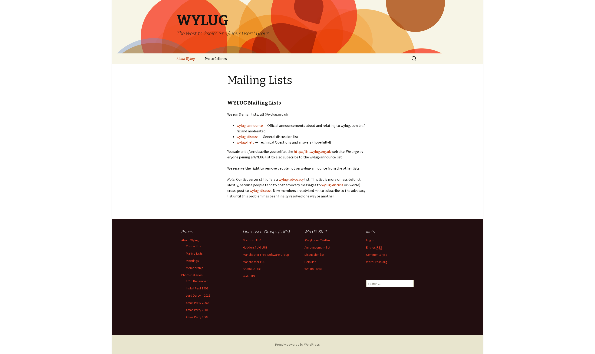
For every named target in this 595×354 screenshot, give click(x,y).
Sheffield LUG (252, 269)
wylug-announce (250, 125)
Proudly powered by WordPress (297, 344)
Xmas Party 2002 (197, 317)
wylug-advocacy (291, 179)
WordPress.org (376, 262)
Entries (374, 247)
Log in (370, 240)
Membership (194, 268)
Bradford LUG (252, 240)
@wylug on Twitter (317, 240)
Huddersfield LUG (255, 247)
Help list (310, 262)
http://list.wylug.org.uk (312, 151)
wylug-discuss (247, 136)
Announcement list (317, 247)
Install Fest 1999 (197, 288)
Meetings (192, 261)
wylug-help (246, 142)
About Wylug (186, 58)
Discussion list (314, 254)
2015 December (197, 281)
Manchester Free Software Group (266, 254)
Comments (376, 254)
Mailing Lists (194, 253)
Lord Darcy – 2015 (198, 295)
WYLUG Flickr (313, 269)
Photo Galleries (216, 58)
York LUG (249, 276)
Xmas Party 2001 (197, 310)
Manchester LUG (254, 262)
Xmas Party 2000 (197, 303)
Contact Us (193, 246)
